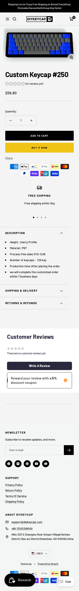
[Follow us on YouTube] (36, 463)
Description (15, 233)
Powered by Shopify (48, 563)
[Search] (14, 19)
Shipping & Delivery (21, 290)
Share (9, 158)
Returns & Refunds (21, 303)
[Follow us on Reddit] (45, 463)
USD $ (39, 553)
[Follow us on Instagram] (18, 463)
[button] (24, 84)
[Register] (69, 450)
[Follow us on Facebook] (8, 463)
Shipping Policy (14, 501)
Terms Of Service (16, 496)
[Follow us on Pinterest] (27, 463)
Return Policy (13, 490)
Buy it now (40, 147)
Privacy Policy (14, 485)
